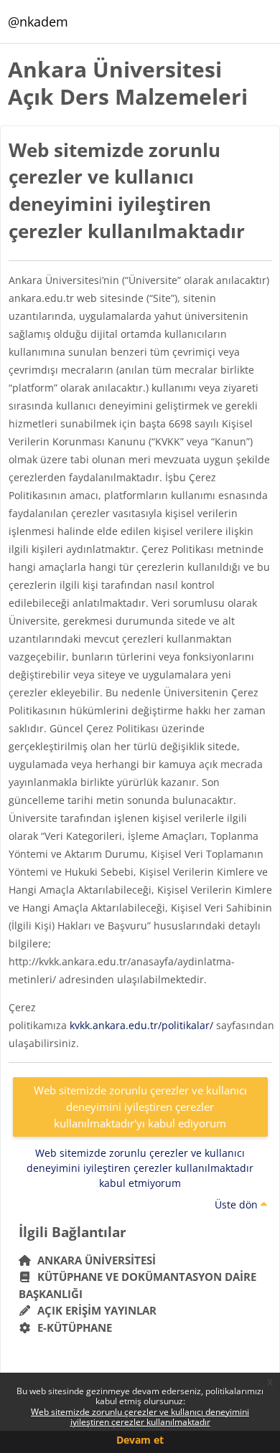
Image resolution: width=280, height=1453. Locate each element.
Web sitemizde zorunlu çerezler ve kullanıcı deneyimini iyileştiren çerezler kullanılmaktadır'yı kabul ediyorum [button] (140, 1106)
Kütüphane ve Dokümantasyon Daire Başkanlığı (138, 1285)
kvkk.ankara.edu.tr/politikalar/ (141, 1025)
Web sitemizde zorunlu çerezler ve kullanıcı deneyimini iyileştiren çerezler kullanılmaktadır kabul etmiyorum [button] (140, 1168)
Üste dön (238, 1204)
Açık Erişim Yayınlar (95, 1310)
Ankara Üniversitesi (94, 1260)
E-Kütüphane (72, 1327)
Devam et (140, 1440)
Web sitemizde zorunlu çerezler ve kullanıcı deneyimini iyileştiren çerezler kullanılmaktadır (140, 1417)
